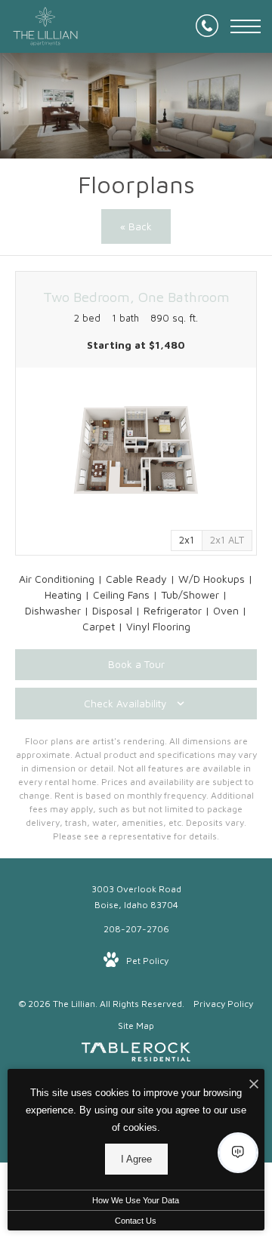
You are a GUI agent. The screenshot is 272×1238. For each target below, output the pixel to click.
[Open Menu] (245, 26)
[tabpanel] (136, 450)
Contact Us (135, 1220)
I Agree (136, 1159)
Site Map (136, 1025)
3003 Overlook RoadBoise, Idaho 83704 (136, 897)
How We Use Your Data (135, 1200)
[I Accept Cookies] (253, 1084)
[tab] (227, 540)
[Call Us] (207, 26)
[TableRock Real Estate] (136, 1054)
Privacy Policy (223, 1003)
